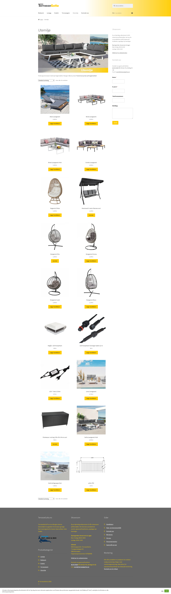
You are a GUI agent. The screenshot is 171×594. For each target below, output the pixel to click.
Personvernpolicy (111, 541)
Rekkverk (41, 13)
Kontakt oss (85, 13)
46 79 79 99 (115, 68)
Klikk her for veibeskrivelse (119, 53)
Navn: (114, 77)
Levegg (49, 13)
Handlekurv (109, 524)
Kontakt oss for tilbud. (111, 569)
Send (115, 123)
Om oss (108, 538)
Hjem (41, 19)
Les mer (91, 215)
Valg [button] (162, 591)
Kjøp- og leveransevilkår (113, 528)
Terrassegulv (66, 13)
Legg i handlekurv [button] (55, 123)
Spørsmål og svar (111, 545)
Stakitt (56, 13)
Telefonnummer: (117, 96)
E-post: (115, 87)
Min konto (109, 534)
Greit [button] (166, 591)
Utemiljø (75, 13)
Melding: (115, 106)
